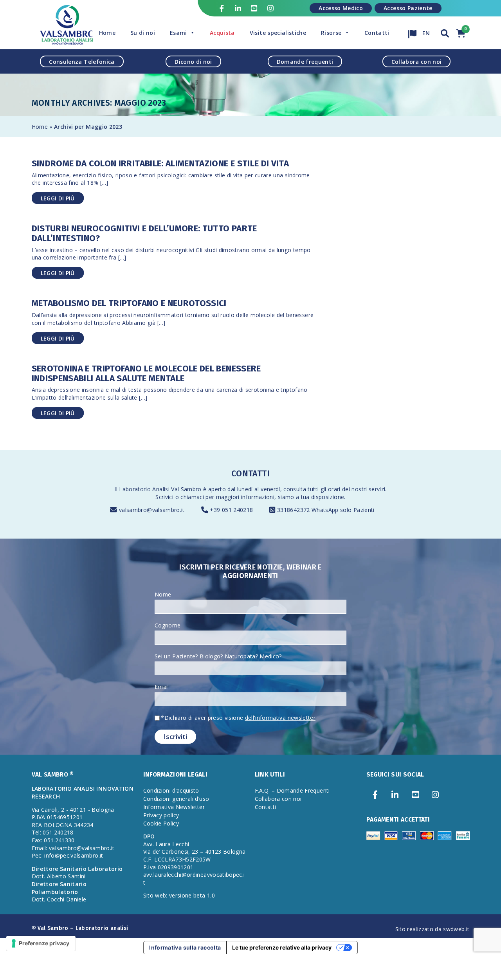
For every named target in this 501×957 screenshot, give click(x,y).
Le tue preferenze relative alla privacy (282, 947)
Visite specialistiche (278, 32)
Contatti (376, 32)
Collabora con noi (416, 61)
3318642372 (294, 510)
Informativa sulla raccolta (185, 947)
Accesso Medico (341, 8)
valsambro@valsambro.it (152, 510)
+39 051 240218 (231, 510)
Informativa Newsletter (174, 807)
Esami (178, 32)
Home (107, 32)
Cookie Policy (161, 823)
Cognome (167, 625)
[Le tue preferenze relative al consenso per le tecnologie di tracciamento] (41, 943)
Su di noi (142, 32)
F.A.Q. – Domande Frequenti (292, 790)
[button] (445, 32)
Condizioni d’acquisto (171, 790)
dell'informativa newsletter (280, 717)
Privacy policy (161, 815)
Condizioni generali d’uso (176, 798)
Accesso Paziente (408, 8)
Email (162, 686)
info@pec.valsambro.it (73, 855)
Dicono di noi (193, 61)
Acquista (222, 32)
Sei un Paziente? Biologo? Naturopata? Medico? (218, 656)
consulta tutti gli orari (311, 489)
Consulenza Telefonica (81, 61)
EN (425, 30)
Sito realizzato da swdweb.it (432, 929)
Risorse (331, 32)
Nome (163, 594)
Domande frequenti (305, 61)
